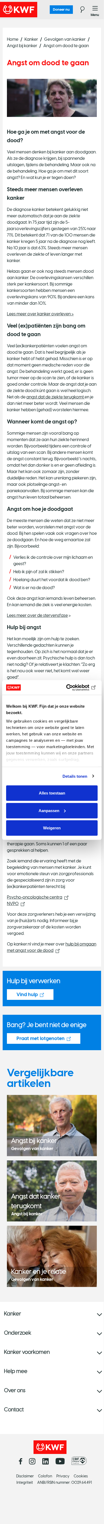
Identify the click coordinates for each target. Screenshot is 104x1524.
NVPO (13, 903)
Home (12, 39)
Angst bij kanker (22, 45)
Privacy (62, 1476)
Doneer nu (61, 9)
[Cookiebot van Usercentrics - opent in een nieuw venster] (75, 687)
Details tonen (75, 776)
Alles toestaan (52, 793)
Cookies (81, 1476)
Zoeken (79, 9)
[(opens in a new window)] (80, 1461)
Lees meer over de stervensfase (37, 615)
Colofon (45, 1476)
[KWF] (33, 9)
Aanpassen (49, 810)
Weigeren (52, 828)
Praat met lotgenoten (40, 1038)
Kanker (31, 39)
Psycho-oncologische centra (34, 897)
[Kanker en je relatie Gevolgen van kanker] (52, 1256)
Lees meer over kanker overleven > (40, 313)
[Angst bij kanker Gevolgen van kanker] (52, 1125)
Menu (95, 9)
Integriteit (24, 1482)
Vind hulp (27, 994)
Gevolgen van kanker (65, 39)
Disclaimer (25, 1476)
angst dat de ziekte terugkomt (55, 397)
